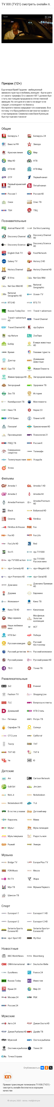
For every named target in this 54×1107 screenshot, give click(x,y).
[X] (50, 1068)
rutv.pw (13, 1100)
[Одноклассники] (46, 1068)
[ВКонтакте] (42, 1068)
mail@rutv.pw (34, 1100)
